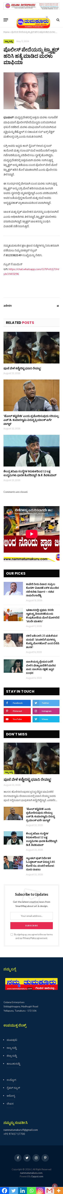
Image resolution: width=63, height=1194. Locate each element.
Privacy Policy (29, 938)
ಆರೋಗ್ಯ (11, 1095)
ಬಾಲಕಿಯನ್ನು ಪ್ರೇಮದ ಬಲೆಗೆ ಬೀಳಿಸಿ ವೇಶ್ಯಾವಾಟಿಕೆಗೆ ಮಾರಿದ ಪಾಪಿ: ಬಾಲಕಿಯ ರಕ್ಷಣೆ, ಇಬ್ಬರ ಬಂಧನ (41, 667)
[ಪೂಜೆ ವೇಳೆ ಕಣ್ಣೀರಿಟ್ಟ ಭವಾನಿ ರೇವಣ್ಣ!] (31, 347)
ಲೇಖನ (10, 1103)
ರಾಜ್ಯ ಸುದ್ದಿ (9, 41)
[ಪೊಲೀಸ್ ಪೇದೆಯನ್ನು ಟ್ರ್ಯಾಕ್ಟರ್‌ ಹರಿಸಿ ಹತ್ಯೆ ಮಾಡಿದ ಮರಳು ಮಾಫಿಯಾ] (31, 90)
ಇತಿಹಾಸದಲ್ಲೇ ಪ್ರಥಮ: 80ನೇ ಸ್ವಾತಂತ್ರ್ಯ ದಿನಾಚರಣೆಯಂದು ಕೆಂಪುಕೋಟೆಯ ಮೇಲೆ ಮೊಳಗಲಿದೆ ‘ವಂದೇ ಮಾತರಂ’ (42, 615)
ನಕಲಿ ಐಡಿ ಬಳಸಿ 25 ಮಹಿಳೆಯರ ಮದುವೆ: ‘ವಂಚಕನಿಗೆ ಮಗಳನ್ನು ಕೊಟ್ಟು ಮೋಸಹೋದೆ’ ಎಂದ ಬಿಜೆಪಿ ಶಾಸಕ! (42, 641)
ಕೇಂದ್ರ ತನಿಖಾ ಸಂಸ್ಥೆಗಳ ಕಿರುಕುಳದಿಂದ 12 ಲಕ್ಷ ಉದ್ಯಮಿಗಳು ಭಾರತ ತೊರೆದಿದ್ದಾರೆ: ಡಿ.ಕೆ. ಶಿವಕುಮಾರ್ (30, 473)
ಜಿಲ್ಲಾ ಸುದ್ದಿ (12, 1055)
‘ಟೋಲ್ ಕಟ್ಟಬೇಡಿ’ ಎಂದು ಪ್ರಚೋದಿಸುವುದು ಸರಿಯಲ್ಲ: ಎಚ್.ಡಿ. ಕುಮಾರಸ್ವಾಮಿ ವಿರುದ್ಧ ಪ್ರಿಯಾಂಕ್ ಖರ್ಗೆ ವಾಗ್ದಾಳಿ (31, 419)
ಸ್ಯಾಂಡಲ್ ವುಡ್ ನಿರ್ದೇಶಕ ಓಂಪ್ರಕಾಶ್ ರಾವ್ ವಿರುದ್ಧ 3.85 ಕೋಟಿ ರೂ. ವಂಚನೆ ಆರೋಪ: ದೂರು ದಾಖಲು (40, 863)
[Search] (57, 20)
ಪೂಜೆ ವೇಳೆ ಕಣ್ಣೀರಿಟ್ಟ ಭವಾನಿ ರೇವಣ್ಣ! (22, 368)
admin (8, 305)
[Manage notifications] (55, 1186)
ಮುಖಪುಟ (12, 1039)
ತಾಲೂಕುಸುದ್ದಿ (13, 1063)
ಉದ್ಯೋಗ (11, 1079)
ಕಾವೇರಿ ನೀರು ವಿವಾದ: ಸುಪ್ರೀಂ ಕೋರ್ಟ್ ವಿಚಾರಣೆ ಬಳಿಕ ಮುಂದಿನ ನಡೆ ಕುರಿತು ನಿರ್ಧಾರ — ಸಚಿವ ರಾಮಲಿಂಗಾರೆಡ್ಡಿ (42, 589)
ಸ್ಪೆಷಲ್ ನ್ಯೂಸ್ (13, 1087)
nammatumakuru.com (31, 1172)
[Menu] (6, 20)
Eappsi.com (37, 1176)
